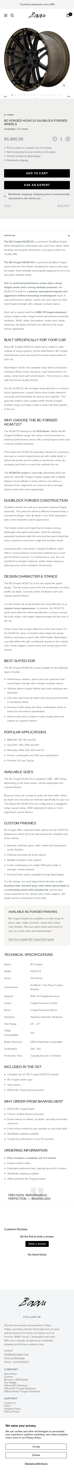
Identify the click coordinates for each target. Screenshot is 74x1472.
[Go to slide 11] (43, 95)
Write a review (37, 1243)
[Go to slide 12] (46, 95)
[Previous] (5, 96)
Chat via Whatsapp (14, 1358)
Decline (36, 1455)
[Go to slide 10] (40, 95)
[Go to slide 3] (18, 95)
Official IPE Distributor (16, 1385)
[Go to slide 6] (27, 95)
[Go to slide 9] (37, 95)
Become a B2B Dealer (16, 1379)
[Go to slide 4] (21, 95)
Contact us (10, 1402)
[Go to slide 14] (52, 95)
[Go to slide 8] (33, 95)
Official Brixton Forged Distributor (22, 1391)
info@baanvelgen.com (16, 1354)
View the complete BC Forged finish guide (31, 939)
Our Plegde (10, 1382)
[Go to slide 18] (37, 98)
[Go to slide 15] (55, 95)
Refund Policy (11, 1411)
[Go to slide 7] (30, 95)
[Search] (12, 15)
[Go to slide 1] (12, 95)
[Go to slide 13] (49, 95)
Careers (8, 1376)
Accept (36, 1446)
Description (9, 235)
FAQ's (7, 1405)
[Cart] (68, 15)
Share (7, 205)
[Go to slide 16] (58, 95)
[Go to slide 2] (15, 95)
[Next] (68, 96)
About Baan (10, 1373)
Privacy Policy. (33, 1437)
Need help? (63, 205)
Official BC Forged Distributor (20, 1388)
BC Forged (9, 115)
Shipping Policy (12, 1408)
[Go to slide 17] (61, 95)
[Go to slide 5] (24, 95)
